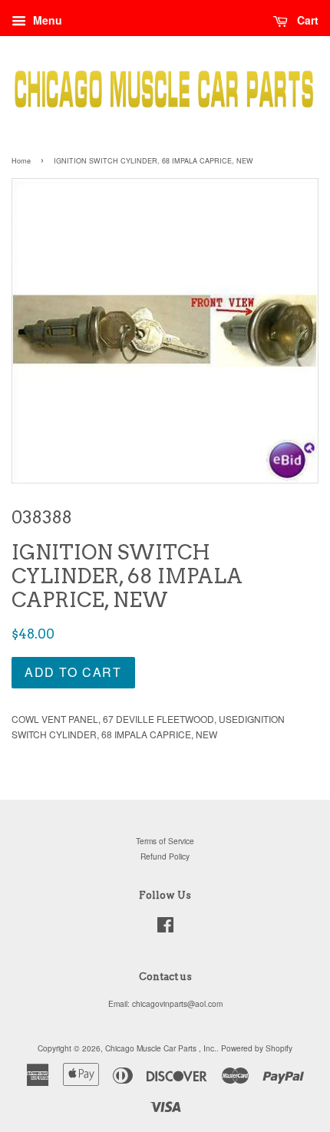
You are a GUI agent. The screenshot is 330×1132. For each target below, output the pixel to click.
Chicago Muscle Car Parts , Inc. (160, 1048)
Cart (306, 20)
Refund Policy (165, 856)
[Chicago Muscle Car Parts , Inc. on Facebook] (165, 928)
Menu (46, 20)
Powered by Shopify (256, 1048)
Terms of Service (165, 841)
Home (21, 161)
